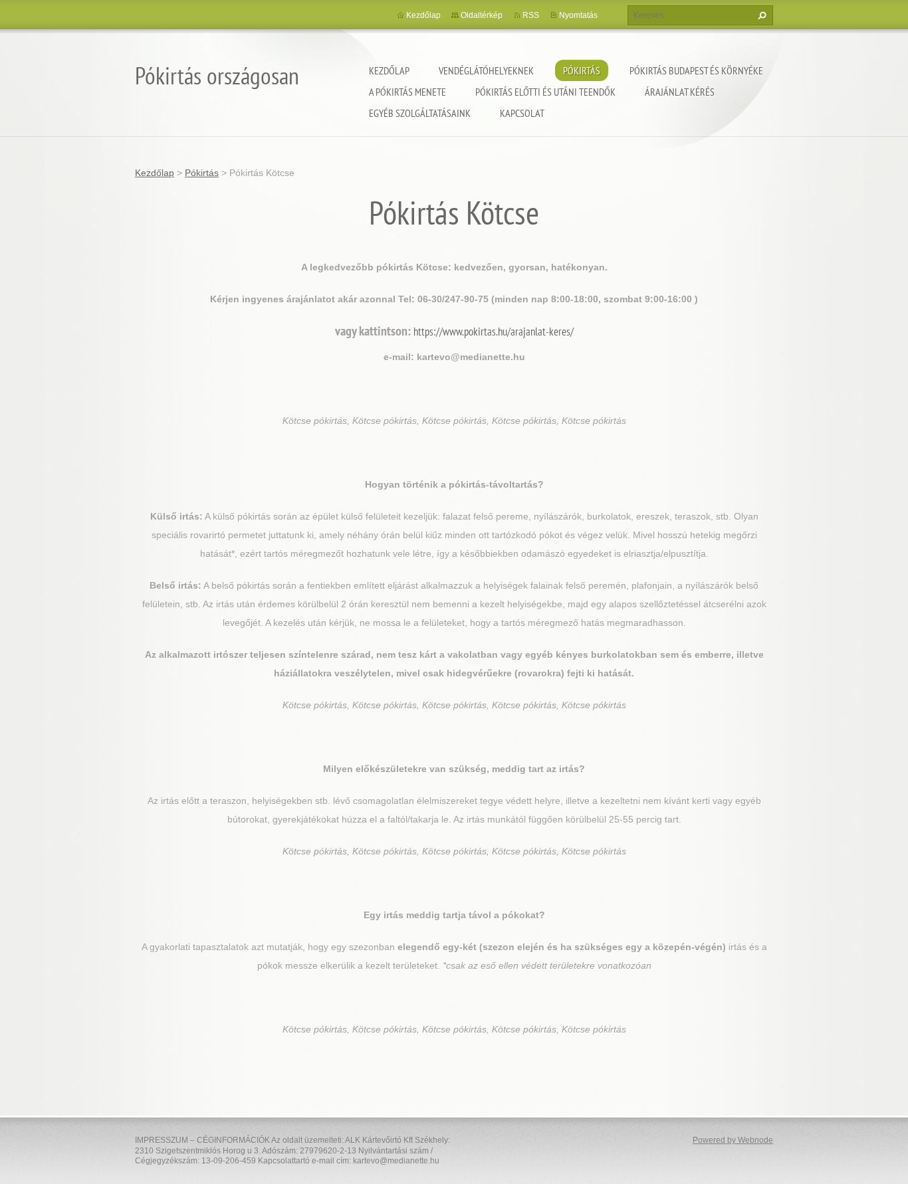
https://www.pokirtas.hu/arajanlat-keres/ (493, 331)
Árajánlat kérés (680, 91)
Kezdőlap (389, 70)
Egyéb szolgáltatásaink (420, 113)
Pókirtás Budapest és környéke (696, 70)
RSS (530, 15)
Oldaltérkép (482, 15)
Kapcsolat (522, 113)
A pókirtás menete (407, 91)
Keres (760, 15)
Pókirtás (581, 70)
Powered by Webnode (733, 1140)
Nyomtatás (578, 15)
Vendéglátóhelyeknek (486, 70)
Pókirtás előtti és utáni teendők (545, 91)
